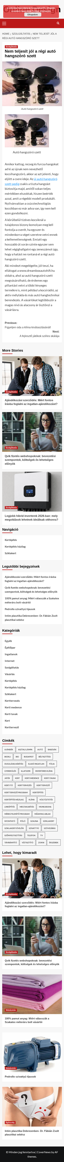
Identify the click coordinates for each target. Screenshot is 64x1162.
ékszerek (53, 842)
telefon (31, 835)
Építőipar (10, 647)
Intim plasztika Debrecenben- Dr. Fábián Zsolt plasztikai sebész (31, 617)
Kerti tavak (11, 713)
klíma (32, 799)
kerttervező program (16, 792)
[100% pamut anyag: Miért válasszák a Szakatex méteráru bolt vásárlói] (32, 994)
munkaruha (45, 807)
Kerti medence (13, 707)
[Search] (58, 23)
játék (7, 778)
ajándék (8, 749)
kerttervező (43, 785)
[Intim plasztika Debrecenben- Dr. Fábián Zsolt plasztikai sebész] (32, 1107)
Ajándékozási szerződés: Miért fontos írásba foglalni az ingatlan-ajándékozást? (30, 578)
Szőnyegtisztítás (13, 835)
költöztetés (46, 799)
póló (22, 821)
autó (40, 749)
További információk (41, 11)
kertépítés (38, 792)
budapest (29, 757)
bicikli (7, 757)
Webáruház (11, 1010)
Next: (39, 333)
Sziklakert (10, 553)
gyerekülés (10, 771)
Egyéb (8, 640)
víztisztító (27, 842)
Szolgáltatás (11, 47)
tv (41, 835)
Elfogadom (32, 14)
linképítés (9, 807)
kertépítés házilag (14, 799)
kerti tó (8, 785)
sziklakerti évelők (14, 828)
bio (17, 757)
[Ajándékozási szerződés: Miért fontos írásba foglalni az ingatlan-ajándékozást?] (32, 376)
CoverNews (44, 1152)
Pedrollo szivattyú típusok (20, 609)
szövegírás (49, 828)
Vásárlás (10, 674)
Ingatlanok (11, 654)
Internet (10, 660)
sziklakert (48, 821)
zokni (41, 842)
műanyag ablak (42, 814)
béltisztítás (45, 757)
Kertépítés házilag (15, 546)
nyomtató (9, 821)
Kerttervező (12, 727)
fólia (52, 764)
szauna (34, 821)
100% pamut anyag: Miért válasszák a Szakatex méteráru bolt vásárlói (32, 600)
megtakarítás (27, 807)
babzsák (52, 749)
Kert (7, 720)
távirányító (10, 842)
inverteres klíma (44, 771)
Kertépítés (11, 539)
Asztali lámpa (25, 749)
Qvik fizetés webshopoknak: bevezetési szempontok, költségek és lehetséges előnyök (30, 460)
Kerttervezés (12, 700)
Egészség (10, 1122)
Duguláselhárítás (13, 764)
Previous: (28, 325)
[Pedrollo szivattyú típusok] (32, 1052)
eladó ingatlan (36, 764)
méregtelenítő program (17, 814)
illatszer (25, 771)
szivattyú (34, 828)
